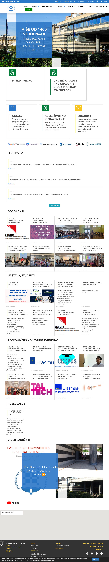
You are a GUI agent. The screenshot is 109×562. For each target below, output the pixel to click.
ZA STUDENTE (9, 551)
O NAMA (25, 6)
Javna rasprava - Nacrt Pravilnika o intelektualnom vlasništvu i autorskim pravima (45, 179)
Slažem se (95, 559)
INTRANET (82, 1)
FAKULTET (71, 6)
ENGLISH (100, 543)
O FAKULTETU (9, 550)
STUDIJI (8, 545)
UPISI (28, 9)
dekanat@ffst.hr (59, 548)
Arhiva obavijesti (54, 205)
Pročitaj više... (11, 168)
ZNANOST (60, 6)
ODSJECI (34, 6)
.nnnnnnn (50, 70)
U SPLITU (11, 1)
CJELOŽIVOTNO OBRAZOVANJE (97, 6)
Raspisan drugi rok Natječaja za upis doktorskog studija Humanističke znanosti (43, 164)
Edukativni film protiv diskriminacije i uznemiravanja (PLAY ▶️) (40, 470)
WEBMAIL (91, 1)
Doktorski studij (47, 6)
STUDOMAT (99, 549)
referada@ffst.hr (35, 550)
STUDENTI (81, 6)
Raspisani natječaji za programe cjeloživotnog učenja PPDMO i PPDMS (39, 194)
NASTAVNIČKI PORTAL (96, 546)
